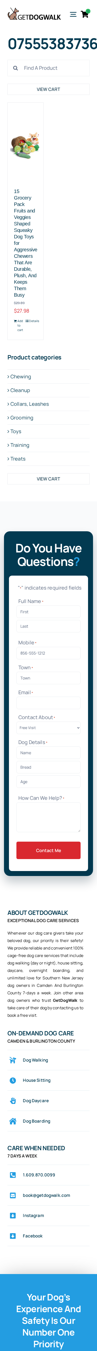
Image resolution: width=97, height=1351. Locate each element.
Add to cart (20, 325)
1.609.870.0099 (39, 1175)
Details (33, 321)
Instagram (33, 1215)
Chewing (20, 376)
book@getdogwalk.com (46, 1195)
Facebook (33, 1236)
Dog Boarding (36, 1121)
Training (19, 445)
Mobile (27, 642)
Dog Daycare (36, 1100)
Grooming (21, 417)
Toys (16, 431)
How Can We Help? (41, 798)
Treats (18, 458)
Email (25, 692)
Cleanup (20, 390)
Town (25, 667)
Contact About (36, 717)
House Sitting (36, 1080)
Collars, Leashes (29, 404)
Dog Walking (35, 1060)
